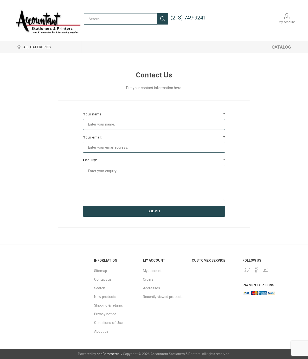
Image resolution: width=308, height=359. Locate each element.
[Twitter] (247, 270)
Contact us (103, 279)
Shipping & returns (108, 305)
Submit (154, 211)
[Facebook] (256, 270)
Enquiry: (90, 160)
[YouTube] (265, 270)
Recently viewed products (163, 297)
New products (105, 297)
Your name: (93, 114)
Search (162, 19)
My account (287, 22)
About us (101, 331)
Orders (148, 279)
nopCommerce (108, 354)
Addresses (151, 288)
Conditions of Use (108, 323)
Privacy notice (105, 314)
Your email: (92, 137)
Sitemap (100, 271)
